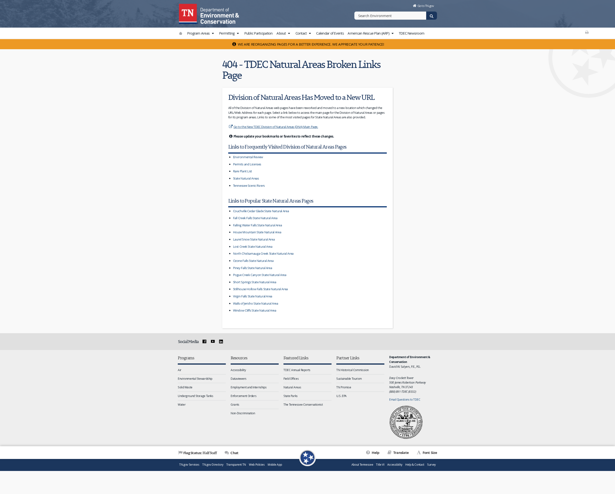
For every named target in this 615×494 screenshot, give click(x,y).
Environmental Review (248, 157)
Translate (401, 452)
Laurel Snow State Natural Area (254, 239)
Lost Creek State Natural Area (252, 246)
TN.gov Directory (212, 465)
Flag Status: (200, 453)
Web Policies (257, 465)
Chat (234, 452)
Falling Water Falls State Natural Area (257, 225)
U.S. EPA (341, 396)
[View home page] (188, 13)
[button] (212, 33)
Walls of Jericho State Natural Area (255, 303)
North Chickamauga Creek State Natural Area (263, 253)
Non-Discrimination (243, 413)
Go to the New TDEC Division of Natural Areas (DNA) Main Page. (276, 127)
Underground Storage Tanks (195, 396)
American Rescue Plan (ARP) (369, 33)
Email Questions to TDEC (404, 399)
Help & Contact (414, 465)
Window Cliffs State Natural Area (254, 310)
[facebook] (204, 341)
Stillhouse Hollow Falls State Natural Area (260, 289)
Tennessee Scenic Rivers (249, 185)
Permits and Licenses (247, 164)
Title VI (380, 465)
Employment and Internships (248, 387)
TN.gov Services (189, 465)
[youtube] (212, 341)
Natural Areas (292, 387)
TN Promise (343, 387)
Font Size (429, 452)
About (282, 33)
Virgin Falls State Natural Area (252, 296)
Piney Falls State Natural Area (252, 268)
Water (181, 404)
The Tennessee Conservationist (303, 404)
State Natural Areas (246, 178)
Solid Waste (185, 387)
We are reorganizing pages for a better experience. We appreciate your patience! (310, 44)
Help (375, 452)
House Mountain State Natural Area (257, 232)
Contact (301, 33)
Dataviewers (238, 378)
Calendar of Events (330, 33)
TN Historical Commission (352, 370)
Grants (235, 404)
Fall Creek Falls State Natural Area (255, 218)
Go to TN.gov (426, 6)
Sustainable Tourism (349, 378)
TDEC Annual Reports (296, 370)
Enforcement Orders (243, 396)
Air (179, 370)
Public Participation (258, 33)
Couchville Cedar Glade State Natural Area (261, 211)
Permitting (227, 33)
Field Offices (291, 378)
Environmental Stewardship (195, 378)
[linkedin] (221, 341)
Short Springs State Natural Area (254, 282)
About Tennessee (362, 465)
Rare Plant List (242, 171)
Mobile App (275, 465)
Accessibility (238, 370)
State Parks (290, 396)
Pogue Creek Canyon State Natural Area (259, 275)
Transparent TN (236, 465)
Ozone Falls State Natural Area (253, 261)
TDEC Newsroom (411, 33)
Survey (431, 465)
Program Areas (198, 33)
